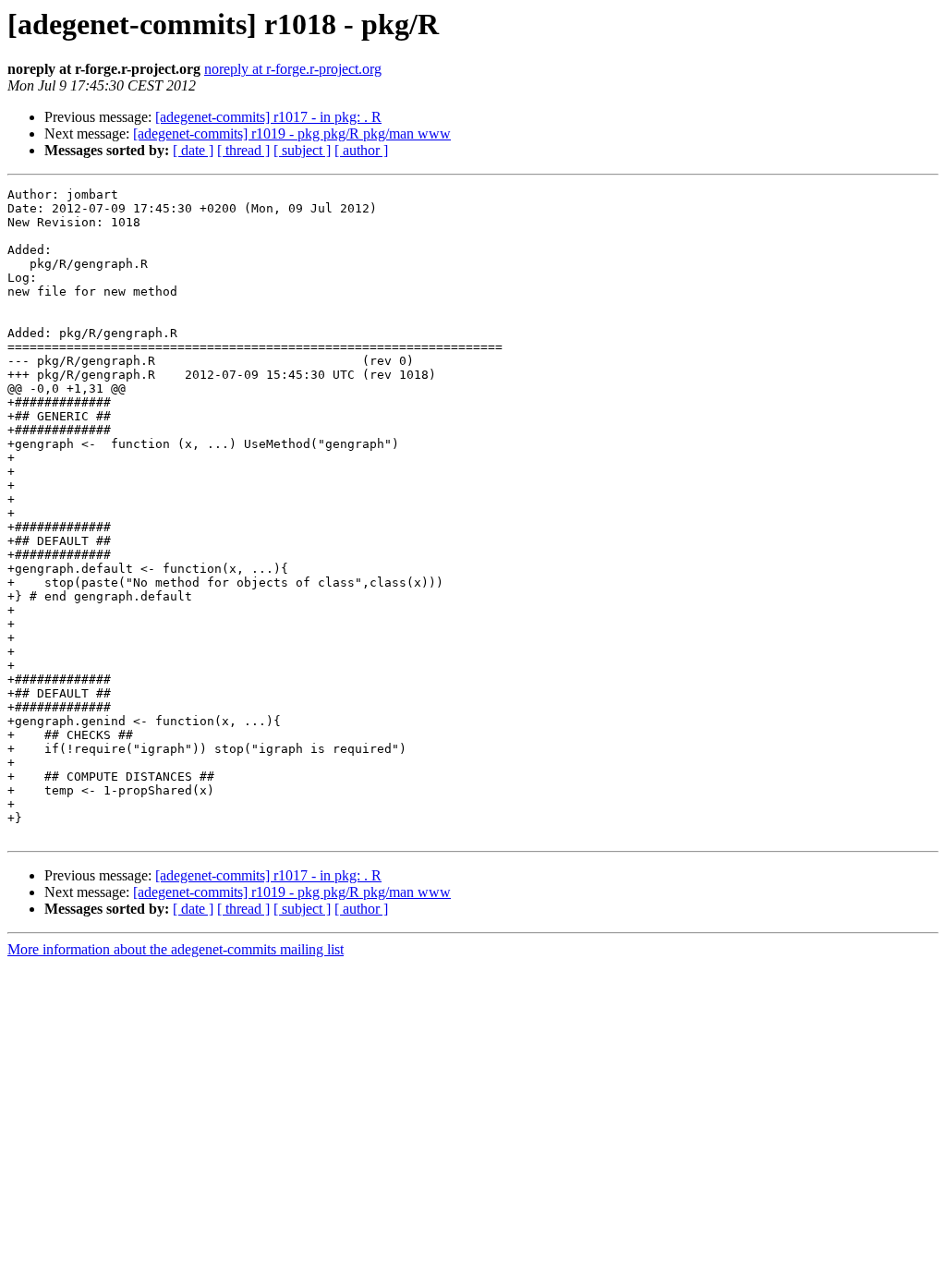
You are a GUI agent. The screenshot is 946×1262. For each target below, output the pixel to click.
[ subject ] (302, 150)
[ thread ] (243, 150)
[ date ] (193, 150)
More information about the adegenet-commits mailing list (175, 949)
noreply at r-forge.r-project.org (293, 69)
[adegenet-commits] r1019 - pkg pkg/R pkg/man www (292, 133)
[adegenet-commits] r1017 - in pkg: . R (268, 117)
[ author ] (361, 150)
